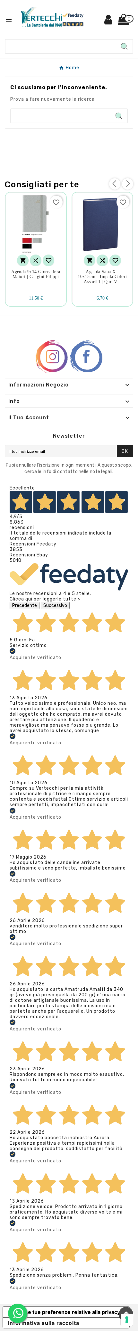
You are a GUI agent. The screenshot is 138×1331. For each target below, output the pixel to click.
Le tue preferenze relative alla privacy (72, 1312)
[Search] (124, 46)
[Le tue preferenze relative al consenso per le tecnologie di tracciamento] (127, 1320)
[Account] (108, 22)
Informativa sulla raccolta (43, 1323)
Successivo (55, 605)
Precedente (24, 605)
